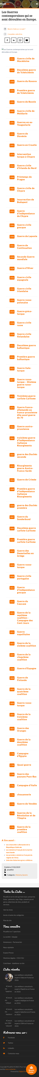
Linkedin (11, 1048)
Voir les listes (8, 910)
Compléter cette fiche (14, 34)
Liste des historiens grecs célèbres (19, 860)
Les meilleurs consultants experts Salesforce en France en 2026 (25, 1012)
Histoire (19, 875)
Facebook (11, 1038)
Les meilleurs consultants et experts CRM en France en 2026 (25, 1023)
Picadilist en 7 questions (11, 931)
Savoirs (25, 875)
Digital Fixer (23, 1071)
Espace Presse (8, 953)
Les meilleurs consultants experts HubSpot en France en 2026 (24, 1000)
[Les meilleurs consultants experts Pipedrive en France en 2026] (9, 989)
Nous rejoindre (8, 947)
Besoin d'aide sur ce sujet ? (16, 29)
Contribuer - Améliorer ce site (13, 963)
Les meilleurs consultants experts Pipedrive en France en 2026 (25, 989)
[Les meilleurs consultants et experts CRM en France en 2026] (9, 1023)
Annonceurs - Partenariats (12, 942)
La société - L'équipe (10, 937)
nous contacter (10, 1069)
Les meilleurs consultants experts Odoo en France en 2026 (24, 977)
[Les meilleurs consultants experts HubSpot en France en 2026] (9, 1000)
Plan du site (7, 920)
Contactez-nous (13, 1053)
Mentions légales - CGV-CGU (13, 958)
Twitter (10, 1043)
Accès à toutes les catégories (13, 915)
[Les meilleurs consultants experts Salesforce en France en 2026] (9, 1012)
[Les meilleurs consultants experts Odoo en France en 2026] (9, 977)
